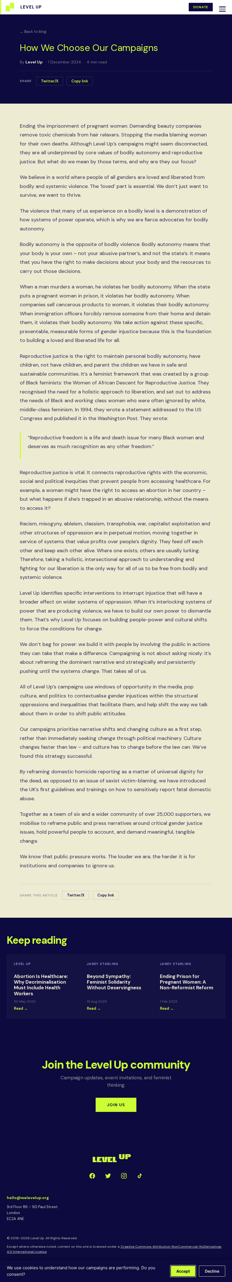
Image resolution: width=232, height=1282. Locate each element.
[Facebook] (92, 1176)
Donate (200, 7)
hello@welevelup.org (28, 1198)
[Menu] (222, 9)
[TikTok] (140, 1176)
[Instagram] (124, 1176)
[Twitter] (108, 1176)
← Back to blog (33, 31)
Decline (212, 1271)
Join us (116, 1104)
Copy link (79, 81)
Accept (183, 1271)
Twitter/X (49, 81)
